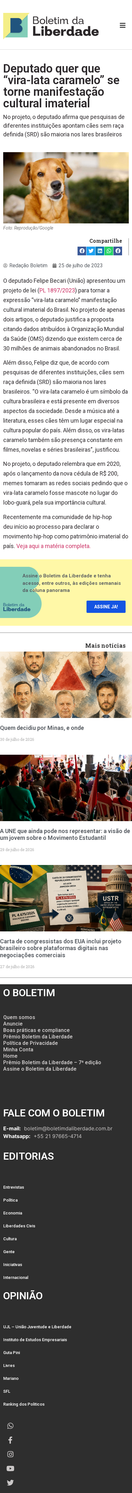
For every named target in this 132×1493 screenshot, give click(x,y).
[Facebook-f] (10, 1440)
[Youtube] (10, 1468)
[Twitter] (10, 1483)
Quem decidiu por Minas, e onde (42, 727)
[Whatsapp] (10, 1426)
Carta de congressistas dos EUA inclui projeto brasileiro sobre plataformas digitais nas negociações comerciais (60, 948)
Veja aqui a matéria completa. (53, 546)
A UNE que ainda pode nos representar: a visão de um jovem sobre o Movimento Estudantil (65, 834)
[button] (82, 251)
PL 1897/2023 (57, 290)
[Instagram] (10, 1454)
